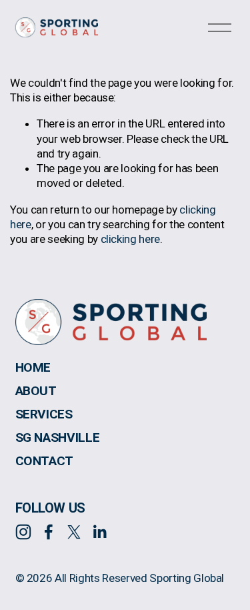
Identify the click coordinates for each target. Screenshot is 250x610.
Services (44, 414)
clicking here (131, 239)
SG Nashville (57, 437)
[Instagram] (23, 532)
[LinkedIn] (99, 532)
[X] (74, 532)
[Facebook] (49, 532)
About (36, 391)
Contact (44, 461)
